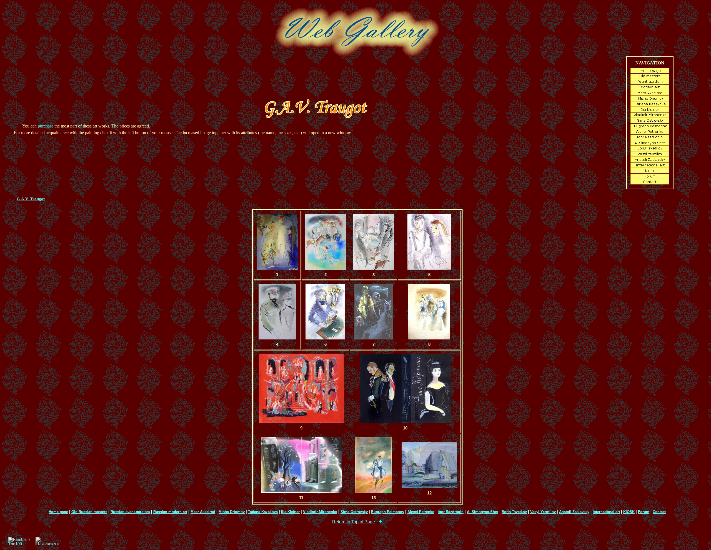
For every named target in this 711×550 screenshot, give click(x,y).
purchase (45, 126)
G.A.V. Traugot (31, 199)
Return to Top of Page (353, 521)
